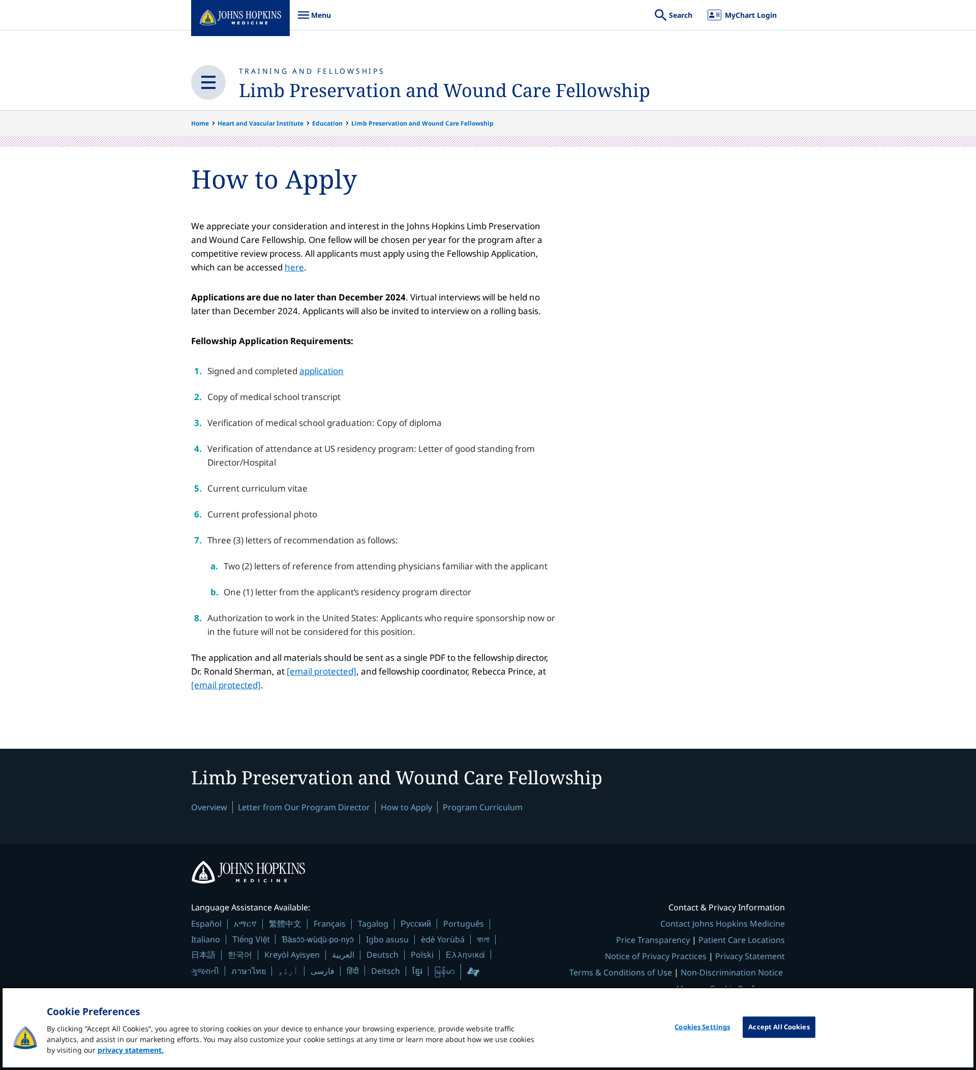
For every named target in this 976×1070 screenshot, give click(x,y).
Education (327, 123)
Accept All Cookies (778, 1026)
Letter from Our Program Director (304, 807)
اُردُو (288, 970)
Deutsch (383, 954)
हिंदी (353, 970)
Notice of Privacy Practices (656, 956)
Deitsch (385, 970)
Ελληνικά (465, 954)
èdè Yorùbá (443, 939)
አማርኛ (245, 923)
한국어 (240, 954)
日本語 (203, 954)
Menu (314, 20)
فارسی (322, 970)
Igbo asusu (387, 939)
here (294, 267)
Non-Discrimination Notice (732, 972)
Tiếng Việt (250, 939)
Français (330, 923)
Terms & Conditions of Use (620, 972)
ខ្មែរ (417, 970)
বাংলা (483, 939)
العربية (343, 954)
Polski (422, 954)
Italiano (205, 939)
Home (200, 123)
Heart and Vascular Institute (260, 123)
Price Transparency (653, 939)
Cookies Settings (702, 1026)
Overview (209, 807)
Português (463, 923)
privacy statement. (131, 1050)
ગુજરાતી (205, 970)
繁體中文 (285, 923)
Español (206, 923)
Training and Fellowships (312, 71)
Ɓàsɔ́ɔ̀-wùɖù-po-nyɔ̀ (318, 939)
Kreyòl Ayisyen (292, 954)
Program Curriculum (483, 807)
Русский (416, 923)
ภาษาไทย (248, 970)
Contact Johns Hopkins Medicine (722, 923)
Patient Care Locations (741, 939)
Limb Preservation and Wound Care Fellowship (444, 90)
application (321, 371)
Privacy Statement (750, 956)
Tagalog (373, 923)
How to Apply (406, 807)
